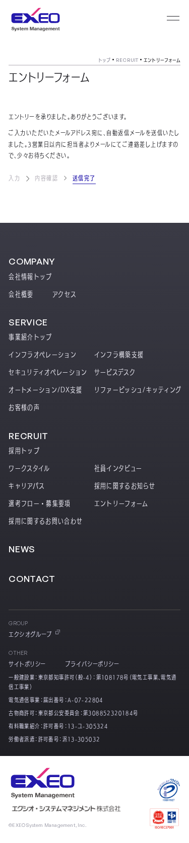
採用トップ (24, 451)
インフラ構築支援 (119, 355)
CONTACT (32, 578)
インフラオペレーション (43, 355)
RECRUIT (127, 60)
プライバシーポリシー (92, 664)
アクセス (64, 294)
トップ (104, 60)
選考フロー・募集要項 (40, 503)
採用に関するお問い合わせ (46, 521)
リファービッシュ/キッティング (138, 390)
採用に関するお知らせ (124, 486)
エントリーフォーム (121, 503)
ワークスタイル (29, 468)
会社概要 (21, 294)
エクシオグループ (30, 634)
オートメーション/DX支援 (46, 390)
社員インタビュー (118, 468)
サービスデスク (115, 372)
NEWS (22, 549)
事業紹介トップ (30, 337)
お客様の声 (24, 407)
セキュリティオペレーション (48, 372)
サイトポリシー (27, 664)
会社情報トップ (30, 277)
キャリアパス (27, 486)
